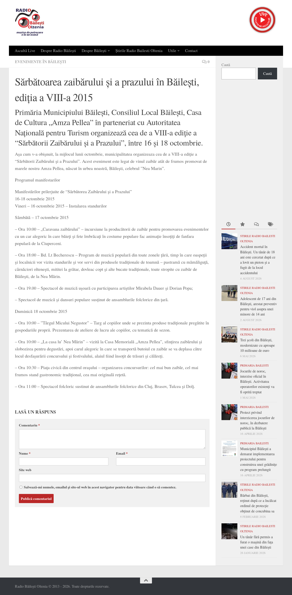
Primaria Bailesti (254, 365)
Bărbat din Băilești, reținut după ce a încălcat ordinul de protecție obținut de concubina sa (258, 503)
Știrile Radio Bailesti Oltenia (138, 50)
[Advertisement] (249, 148)
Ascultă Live (25, 50)
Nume (25, 453)
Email (122, 453)
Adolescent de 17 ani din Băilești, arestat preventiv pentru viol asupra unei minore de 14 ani (258, 306)
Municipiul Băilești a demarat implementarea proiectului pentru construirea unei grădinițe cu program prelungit (258, 459)
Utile (172, 50)
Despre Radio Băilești (58, 50)
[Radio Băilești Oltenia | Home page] (29, 23)
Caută (225, 64)
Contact (191, 50)
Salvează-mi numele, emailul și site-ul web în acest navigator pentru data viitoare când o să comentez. (100, 487)
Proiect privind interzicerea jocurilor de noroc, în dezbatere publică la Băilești (257, 420)
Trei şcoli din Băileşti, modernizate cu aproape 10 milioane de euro (257, 345)
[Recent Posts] (228, 224)
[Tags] (270, 224)
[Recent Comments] (256, 224)
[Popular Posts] (242, 224)
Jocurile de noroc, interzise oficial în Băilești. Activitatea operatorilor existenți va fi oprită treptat (257, 381)
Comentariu (29, 425)
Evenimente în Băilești (40, 62)
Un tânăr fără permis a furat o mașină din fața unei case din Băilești (256, 542)
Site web (25, 469)
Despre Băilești (94, 50)
